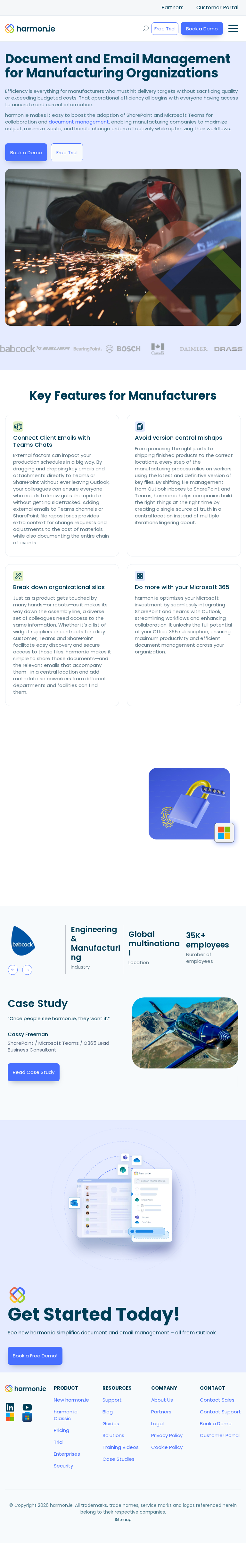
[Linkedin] (10, 1407)
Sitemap (123, 1519)
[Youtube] (27, 1407)
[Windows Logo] (10, 1417)
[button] (13, 970)
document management (79, 121)
